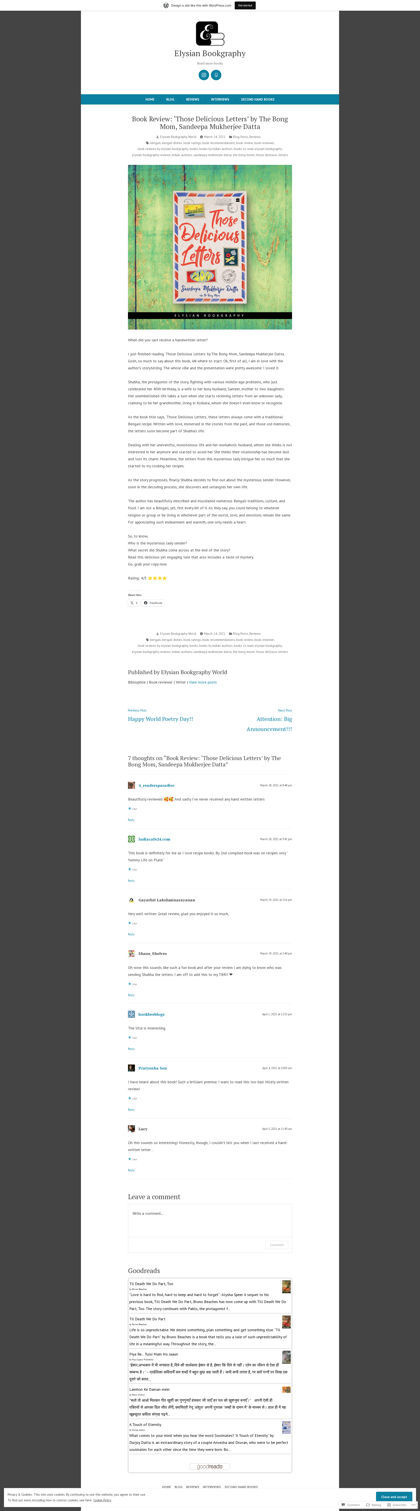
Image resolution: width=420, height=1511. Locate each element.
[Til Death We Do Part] (286, 1321)
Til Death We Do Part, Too (151, 1283)
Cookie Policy (102, 1500)
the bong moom (244, 155)
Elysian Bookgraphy (210, 53)
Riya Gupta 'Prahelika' (143, 1359)
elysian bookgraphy (268, 149)
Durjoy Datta (138, 1430)
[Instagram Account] (204, 75)
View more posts (203, 682)
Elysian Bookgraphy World (178, 137)
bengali (155, 143)
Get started (245, 5)
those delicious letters (272, 155)
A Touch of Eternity (145, 1424)
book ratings (192, 143)
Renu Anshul (138, 1394)
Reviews (192, 99)
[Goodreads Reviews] (216, 75)
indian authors (182, 155)
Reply (131, 820)
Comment (277, 1245)
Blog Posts (240, 137)
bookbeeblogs (151, 1014)
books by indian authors (216, 149)
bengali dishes (172, 143)
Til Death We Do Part (147, 1318)
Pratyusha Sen (152, 1068)
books (194, 149)
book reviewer (264, 143)
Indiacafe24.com (154, 839)
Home (149, 99)
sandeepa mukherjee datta (212, 155)
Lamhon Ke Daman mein (149, 1389)
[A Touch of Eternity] (286, 1426)
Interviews (220, 99)
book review (244, 143)
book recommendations (218, 143)
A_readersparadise (156, 785)
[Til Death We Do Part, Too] (286, 1286)
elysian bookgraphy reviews (151, 155)
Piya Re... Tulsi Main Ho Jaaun (153, 1354)
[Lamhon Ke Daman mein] (286, 1389)
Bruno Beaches (139, 1289)
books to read (243, 149)
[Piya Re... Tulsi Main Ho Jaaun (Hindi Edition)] (286, 1357)
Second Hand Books (258, 99)
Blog (170, 99)
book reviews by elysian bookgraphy (163, 149)
